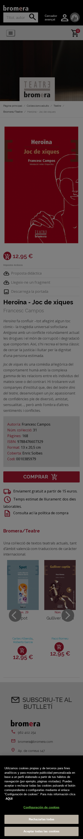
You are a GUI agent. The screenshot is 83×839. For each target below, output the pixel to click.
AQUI (9, 798)
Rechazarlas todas (41, 819)
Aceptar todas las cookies (41, 831)
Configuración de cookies (41, 807)
